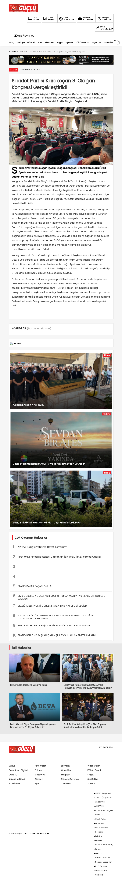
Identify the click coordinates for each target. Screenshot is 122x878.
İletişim (98, 836)
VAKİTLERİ (106, 18)
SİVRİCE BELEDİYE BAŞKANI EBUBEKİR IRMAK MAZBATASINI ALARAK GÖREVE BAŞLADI (59, 597)
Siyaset (13, 69)
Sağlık (90, 774)
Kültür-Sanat (94, 770)
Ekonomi (65, 765)
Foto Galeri (40, 765)
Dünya (12, 765)
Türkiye (106, 414)
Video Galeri (93, 765)
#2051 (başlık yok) (103, 793)
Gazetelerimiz (101, 827)
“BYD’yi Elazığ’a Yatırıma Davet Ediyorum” (40, 547)
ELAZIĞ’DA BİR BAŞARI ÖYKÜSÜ (33, 586)
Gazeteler (40, 774)
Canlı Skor (66, 770)
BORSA (51, 18)
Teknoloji (66, 783)
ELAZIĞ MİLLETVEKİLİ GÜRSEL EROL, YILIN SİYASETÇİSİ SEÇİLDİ (50, 605)
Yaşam (91, 783)
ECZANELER (88, 18)
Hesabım (99, 832)
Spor (37, 783)
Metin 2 (98, 853)
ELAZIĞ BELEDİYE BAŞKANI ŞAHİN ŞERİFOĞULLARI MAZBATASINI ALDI (54, 635)
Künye (98, 849)
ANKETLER (99, 806)
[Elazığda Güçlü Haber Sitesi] (23, 11)
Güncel (38, 770)
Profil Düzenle (101, 866)
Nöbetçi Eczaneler (70, 779)
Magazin (65, 774)
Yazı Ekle (99, 875)
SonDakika (92, 779)
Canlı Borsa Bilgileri (18, 770)
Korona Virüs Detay (104, 845)
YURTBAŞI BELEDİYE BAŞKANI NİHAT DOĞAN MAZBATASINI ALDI (51, 625)
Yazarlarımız (15, 783)
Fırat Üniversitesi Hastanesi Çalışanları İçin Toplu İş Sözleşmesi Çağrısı (57, 556)
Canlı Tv (13, 774)
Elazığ (107, 355)
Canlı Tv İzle (100, 819)
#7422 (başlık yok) (103, 797)
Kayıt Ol (98, 840)
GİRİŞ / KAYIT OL (25, 35)
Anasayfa (100, 802)
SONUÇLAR (69, 18)
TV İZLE (36, 18)
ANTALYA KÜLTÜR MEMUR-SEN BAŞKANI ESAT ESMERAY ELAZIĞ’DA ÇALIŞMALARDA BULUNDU (53, 616)
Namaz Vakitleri (17, 779)
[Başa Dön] (117, 873)
